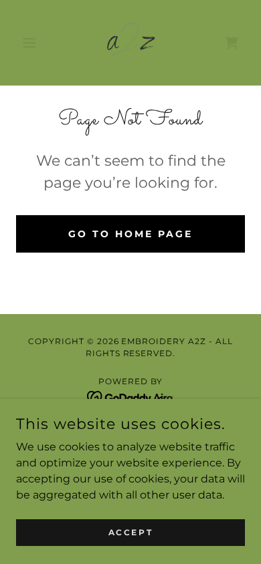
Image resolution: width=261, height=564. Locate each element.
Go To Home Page (130, 234)
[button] (33, 42)
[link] (130, 42)
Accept (130, 532)
